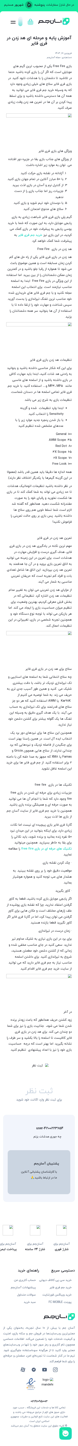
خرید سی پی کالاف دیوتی (55, 1280)
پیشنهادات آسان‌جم (23, 1288)
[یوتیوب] (44, 1369)
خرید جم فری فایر (30, 235)
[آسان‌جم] (53, 23)
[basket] (30, 20)
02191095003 (39, 1401)
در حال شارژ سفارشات (60, 5)
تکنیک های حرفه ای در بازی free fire (46, 849)
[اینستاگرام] (55, 1369)
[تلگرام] (33, 1369)
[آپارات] (22, 1369)
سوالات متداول (26, 1295)
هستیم (8, 5)
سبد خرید (30, 1302)
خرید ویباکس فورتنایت (57, 1295)
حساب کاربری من (25, 1280)
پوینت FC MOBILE (60, 1302)
